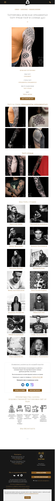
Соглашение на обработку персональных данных (18, 486)
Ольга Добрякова (16, 357)
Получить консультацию (41, 477)
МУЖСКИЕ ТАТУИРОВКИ (34, 9)
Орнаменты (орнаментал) (27, 82)
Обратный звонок (35, 390)
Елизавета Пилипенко (39, 357)
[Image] (15, 117)
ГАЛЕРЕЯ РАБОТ (24, 9)
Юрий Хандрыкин (16, 335)
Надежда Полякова (16, 312)
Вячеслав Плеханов (16, 290)
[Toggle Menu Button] (5, 2)
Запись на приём (20, 390)
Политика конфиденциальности (18, 484)
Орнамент (27, 76)
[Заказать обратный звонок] (50, 2)
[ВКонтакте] (14, 475)
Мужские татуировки (27, 70)
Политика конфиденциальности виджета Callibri (17, 488)
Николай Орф (38, 312)
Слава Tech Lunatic (39, 335)
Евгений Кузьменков (39, 224)
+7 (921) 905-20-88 (18, 459)
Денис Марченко (16, 246)
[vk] (22, 384)
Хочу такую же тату (27, 98)
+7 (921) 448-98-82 (18, 464)
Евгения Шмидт (16, 268)
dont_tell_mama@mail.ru (43, 480)
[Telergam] (27, 384)
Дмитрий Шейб (16, 224)
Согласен (27, 497)
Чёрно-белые (27, 94)
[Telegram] (18, 475)
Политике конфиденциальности (31, 493)
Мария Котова (39, 268)
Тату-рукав (27, 88)
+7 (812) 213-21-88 (36, 377)
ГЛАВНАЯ (17, 9)
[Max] (32, 384)
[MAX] (21, 475)
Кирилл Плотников (39, 246)
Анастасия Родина (39, 290)
